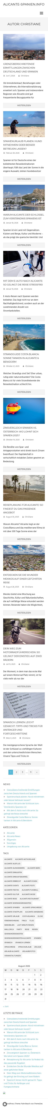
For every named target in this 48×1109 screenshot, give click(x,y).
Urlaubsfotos (28, 951)
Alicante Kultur (11, 894)
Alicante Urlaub (11, 916)
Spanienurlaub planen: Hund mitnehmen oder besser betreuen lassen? (22, 145)
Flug (32, 920)
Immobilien (9, 925)
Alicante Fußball (30, 890)
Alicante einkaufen (13, 872)
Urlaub (37, 947)
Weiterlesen (24, 105)
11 (30, 772)
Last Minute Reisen (25, 925)
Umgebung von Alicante (18, 846)
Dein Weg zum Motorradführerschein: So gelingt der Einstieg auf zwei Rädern (23, 1075)
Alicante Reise (10, 898)
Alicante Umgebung (34, 911)
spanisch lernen (22, 942)
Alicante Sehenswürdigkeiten (17, 903)
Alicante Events (11, 885)
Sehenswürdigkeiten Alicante (17, 938)
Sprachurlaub (24, 947)
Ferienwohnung (11, 920)
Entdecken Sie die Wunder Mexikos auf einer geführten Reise (22, 579)
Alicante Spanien (12, 907)
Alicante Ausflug (12, 863)
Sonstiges (11, 843)
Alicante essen (30, 881)
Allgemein (11, 840)
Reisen (35, 929)
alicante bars (33, 868)
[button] (5, 1104)
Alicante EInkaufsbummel (16, 876)
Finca (24, 920)
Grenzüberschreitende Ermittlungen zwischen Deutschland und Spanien (20, 68)
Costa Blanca (28, 916)
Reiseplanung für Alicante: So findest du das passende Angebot (23, 509)
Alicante (11, 833)
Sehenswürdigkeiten (13, 933)
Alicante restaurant (29, 898)
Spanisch (8, 942)
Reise (27, 929)
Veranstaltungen (12, 955)
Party (19, 929)
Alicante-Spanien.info (23, 4)
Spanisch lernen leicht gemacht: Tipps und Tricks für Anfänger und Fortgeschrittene (23, 1083)
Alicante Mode (28, 894)
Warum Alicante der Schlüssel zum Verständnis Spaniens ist (21, 805)
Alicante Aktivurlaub (25, 859)
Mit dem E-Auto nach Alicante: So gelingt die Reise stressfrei (21, 812)
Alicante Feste (28, 885)
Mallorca (9, 929)
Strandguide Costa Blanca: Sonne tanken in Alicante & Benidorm (21, 358)
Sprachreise (9, 947)
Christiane (25, 75)
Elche (40, 916)
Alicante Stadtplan (13, 911)
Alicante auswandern (14, 868)
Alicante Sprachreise (32, 907)
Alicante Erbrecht (12, 881)
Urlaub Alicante (11, 951)
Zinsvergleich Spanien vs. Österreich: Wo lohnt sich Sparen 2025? (20, 431)
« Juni (6, 1006)
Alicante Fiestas (11, 890)
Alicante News (13, 836)
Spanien (37, 938)
